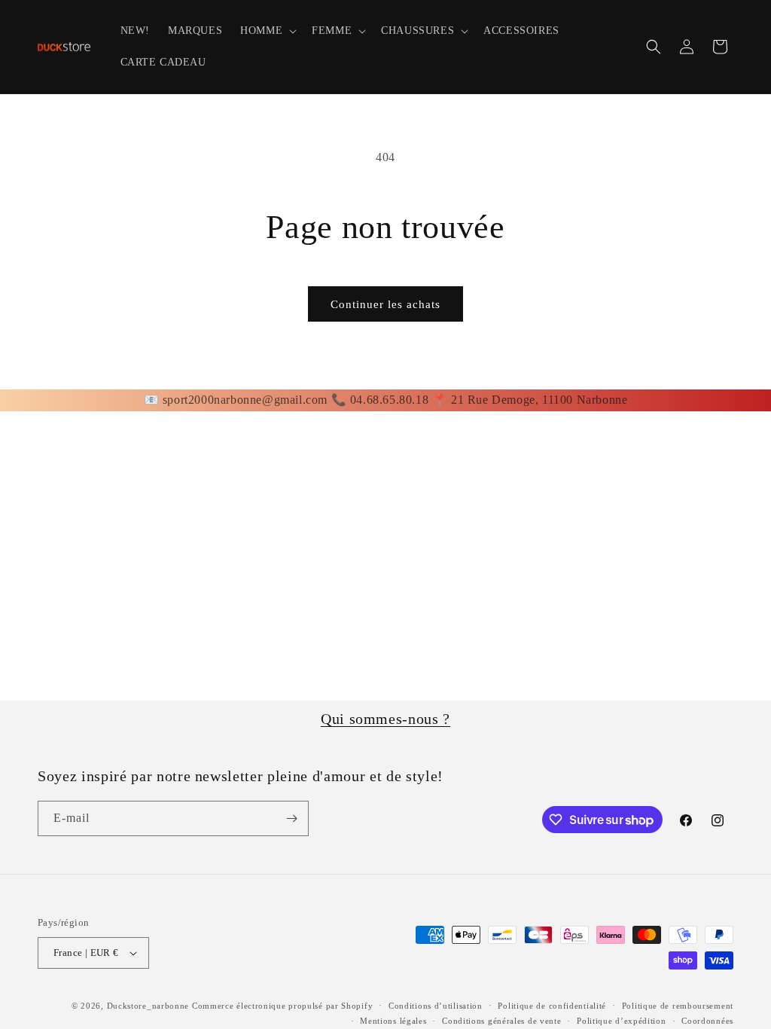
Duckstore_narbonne (148, 1005)
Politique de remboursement (677, 1005)
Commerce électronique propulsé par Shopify (282, 1005)
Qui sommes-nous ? (385, 718)
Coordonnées (707, 1020)
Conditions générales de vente (501, 1020)
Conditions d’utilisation (436, 1005)
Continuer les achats (385, 304)
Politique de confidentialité (552, 1005)
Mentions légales (393, 1020)
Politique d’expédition (621, 1020)
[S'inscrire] (291, 818)
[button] (267, 31)
